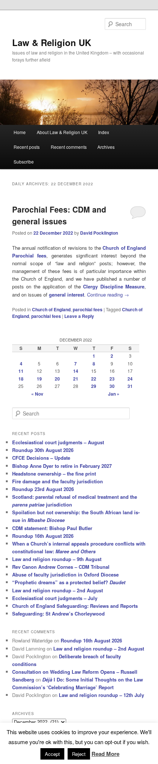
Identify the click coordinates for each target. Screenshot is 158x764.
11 (21, 371)
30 (112, 386)
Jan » (113, 393)
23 (112, 378)
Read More (105, 754)
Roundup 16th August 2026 (42, 535)
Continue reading (108, 294)
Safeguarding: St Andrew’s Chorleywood (58, 613)
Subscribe (24, 161)
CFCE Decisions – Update (41, 457)
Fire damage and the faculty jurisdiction (57, 481)
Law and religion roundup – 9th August (56, 559)
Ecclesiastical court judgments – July (54, 598)
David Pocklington (99, 232)
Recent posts (27, 147)
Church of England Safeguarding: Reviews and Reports (75, 605)
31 (130, 386)
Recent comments (69, 147)
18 (21, 378)
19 (39, 378)
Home (20, 132)
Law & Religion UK (51, 42)
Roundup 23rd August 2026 (43, 489)
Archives (106, 147)
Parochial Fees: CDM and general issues (59, 215)
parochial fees (88, 309)
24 (130, 378)
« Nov (37, 393)
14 (75, 371)
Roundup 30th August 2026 (42, 449)
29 (93, 386)
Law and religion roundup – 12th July (101, 694)
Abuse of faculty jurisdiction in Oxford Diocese (65, 574)
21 (75, 378)
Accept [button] (52, 753)
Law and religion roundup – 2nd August (57, 590)
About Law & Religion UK (62, 132)
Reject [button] (79, 753)
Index (103, 132)
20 (57, 378)
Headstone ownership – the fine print (54, 473)
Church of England (51, 309)
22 (93, 378)
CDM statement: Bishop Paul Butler (52, 528)
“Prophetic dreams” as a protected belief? (68, 582)
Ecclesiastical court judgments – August (58, 442)
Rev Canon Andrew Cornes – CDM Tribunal (60, 566)
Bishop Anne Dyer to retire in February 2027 (62, 465)
